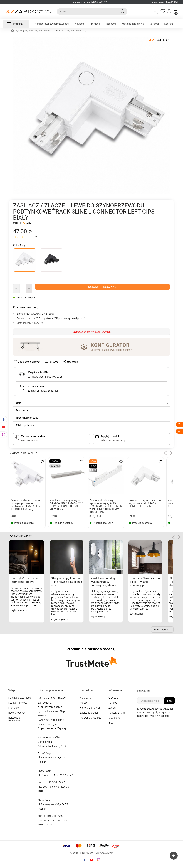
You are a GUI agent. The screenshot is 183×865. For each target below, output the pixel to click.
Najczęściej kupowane (14, 719)
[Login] (169, 11)
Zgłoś (55, 724)
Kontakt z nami (116, 712)
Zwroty (112, 707)
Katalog (112, 702)
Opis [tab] (18, 402)
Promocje (13, 707)
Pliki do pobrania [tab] (25, 425)
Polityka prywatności (19, 697)
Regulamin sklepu (18, 702)
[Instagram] (98, 859)
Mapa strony (115, 717)
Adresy (84, 702)
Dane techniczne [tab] (25, 410)
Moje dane (85, 697)
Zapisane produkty (90, 712)
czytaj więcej (18, 610)
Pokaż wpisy (161, 629)
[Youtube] (91, 859)
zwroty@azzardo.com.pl (51, 719)
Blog (110, 722)
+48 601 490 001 (57, 698)
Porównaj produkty (90, 717)
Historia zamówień (90, 707)
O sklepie (113, 697)
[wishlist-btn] (42, 461)
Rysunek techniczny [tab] (27, 417)
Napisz (64, 711)
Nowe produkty (16, 712)
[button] (165, 453)
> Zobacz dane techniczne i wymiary (91, 331)
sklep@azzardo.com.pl (50, 706)
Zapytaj (61, 728)
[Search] (123, 11)
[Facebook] (84, 859)
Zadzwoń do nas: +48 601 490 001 (90, 2)
